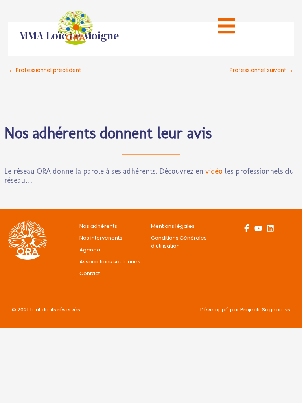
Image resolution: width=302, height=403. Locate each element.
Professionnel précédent (45, 70)
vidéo (214, 171)
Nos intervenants (100, 238)
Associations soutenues (109, 261)
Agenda (89, 249)
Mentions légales (173, 226)
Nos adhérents (98, 226)
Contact (89, 273)
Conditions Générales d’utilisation (179, 242)
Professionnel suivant (261, 70)
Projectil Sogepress (265, 309)
